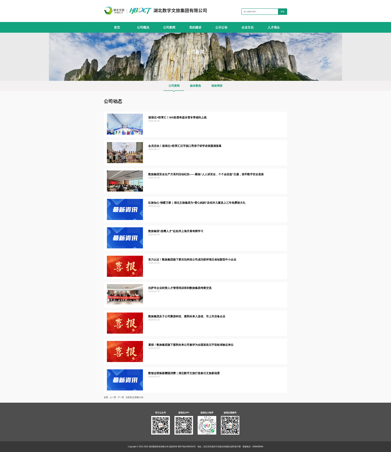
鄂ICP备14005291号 (187, 446)
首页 (184, 58)
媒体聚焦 (195, 85)
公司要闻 (204, 58)
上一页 (113, 397)
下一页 (121, 397)
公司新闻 (193, 58)
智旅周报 (216, 85)
